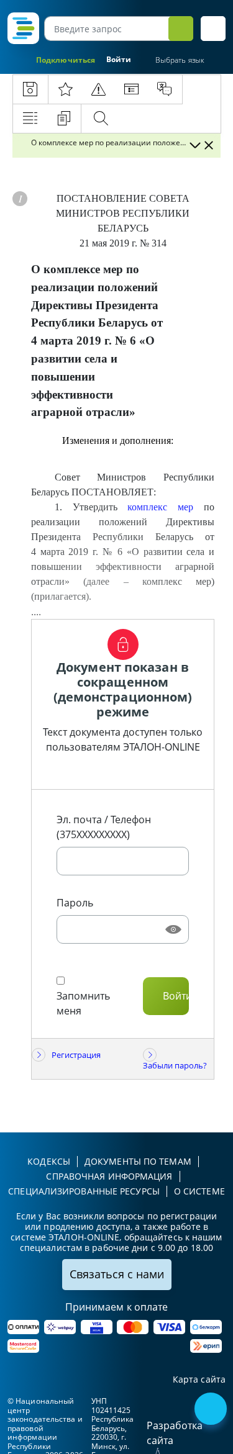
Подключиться (65, 60)
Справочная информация (109, 1176)
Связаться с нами (117, 1274)
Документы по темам (138, 1161)
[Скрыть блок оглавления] (208, 145)
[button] (213, 28)
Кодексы (48, 1161)
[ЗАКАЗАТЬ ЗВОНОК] (212, 1410)
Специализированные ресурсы (84, 1191)
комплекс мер (160, 507)
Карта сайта (199, 1380)
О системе (199, 1191)
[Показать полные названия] (194, 145)
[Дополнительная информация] (19, 198)
